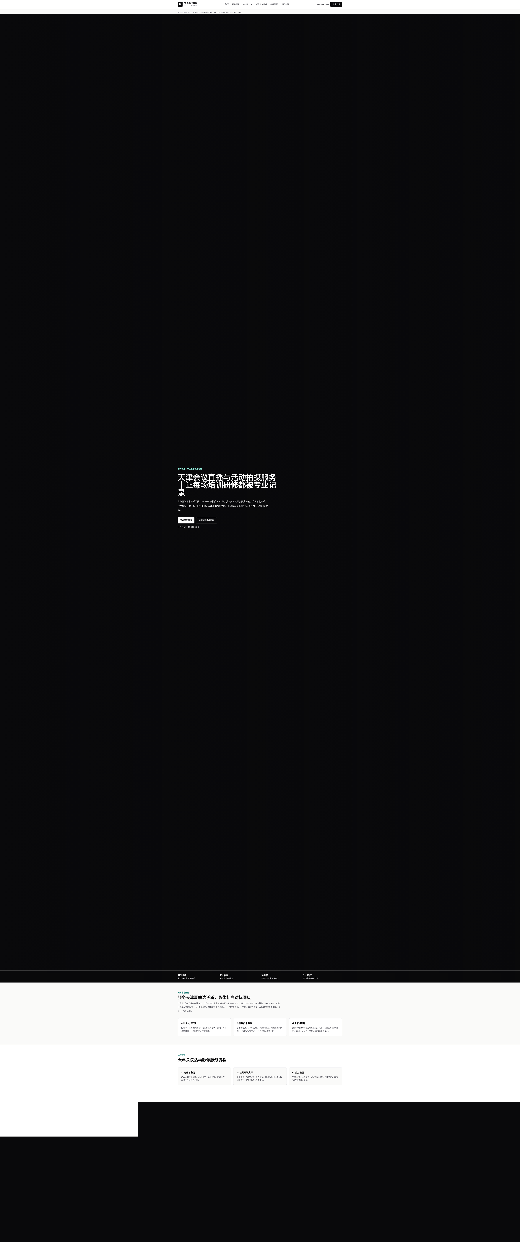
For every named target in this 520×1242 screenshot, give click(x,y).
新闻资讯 (274, 4)
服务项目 (236, 4)
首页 (227, 4)
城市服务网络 (261, 4)
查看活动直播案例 (206, 520)
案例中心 (246, 4)
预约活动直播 (186, 520)
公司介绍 (285, 4)
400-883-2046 (323, 4)
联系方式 (336, 4)
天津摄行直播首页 (184, 12)
